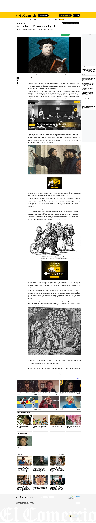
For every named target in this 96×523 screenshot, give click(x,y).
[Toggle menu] (17, 15)
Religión (62, 374)
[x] (23, 497)
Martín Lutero (52, 374)
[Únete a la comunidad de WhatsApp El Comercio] (65, 35)
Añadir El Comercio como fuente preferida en (70, 23)
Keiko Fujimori (55, 19)
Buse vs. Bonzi (40, 19)
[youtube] (27, 497)
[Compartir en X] (18, 85)
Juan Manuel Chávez (32, 77)
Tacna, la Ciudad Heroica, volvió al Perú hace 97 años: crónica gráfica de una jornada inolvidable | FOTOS (88, 78)
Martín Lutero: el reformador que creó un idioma (24, 448)
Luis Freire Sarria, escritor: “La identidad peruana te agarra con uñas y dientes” (23, 428)
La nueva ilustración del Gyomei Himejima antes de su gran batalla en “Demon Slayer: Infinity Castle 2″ (40, 487)
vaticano (57, 374)
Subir (77, 502)
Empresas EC (61, 19)
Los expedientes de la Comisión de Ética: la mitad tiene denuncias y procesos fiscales (88, 100)
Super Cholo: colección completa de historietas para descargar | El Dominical (40, 428)
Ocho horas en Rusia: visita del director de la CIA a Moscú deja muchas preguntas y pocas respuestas (88, 94)
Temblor (51, 19)
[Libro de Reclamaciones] (78, 497)
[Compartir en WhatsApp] (18, 80)
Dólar (69, 19)
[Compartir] (18, 78)
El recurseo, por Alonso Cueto (56, 426)
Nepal (66, 19)
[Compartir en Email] (18, 88)
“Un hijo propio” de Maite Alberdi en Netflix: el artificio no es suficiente (73, 428)
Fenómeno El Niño (33, 19)
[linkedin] (30, 497)
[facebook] (20, 497)
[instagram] (25, 497)
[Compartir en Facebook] (18, 83)
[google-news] (32, 497)
